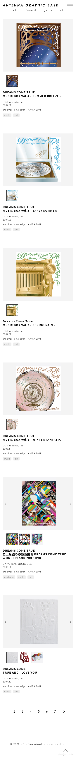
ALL (15, 10)
